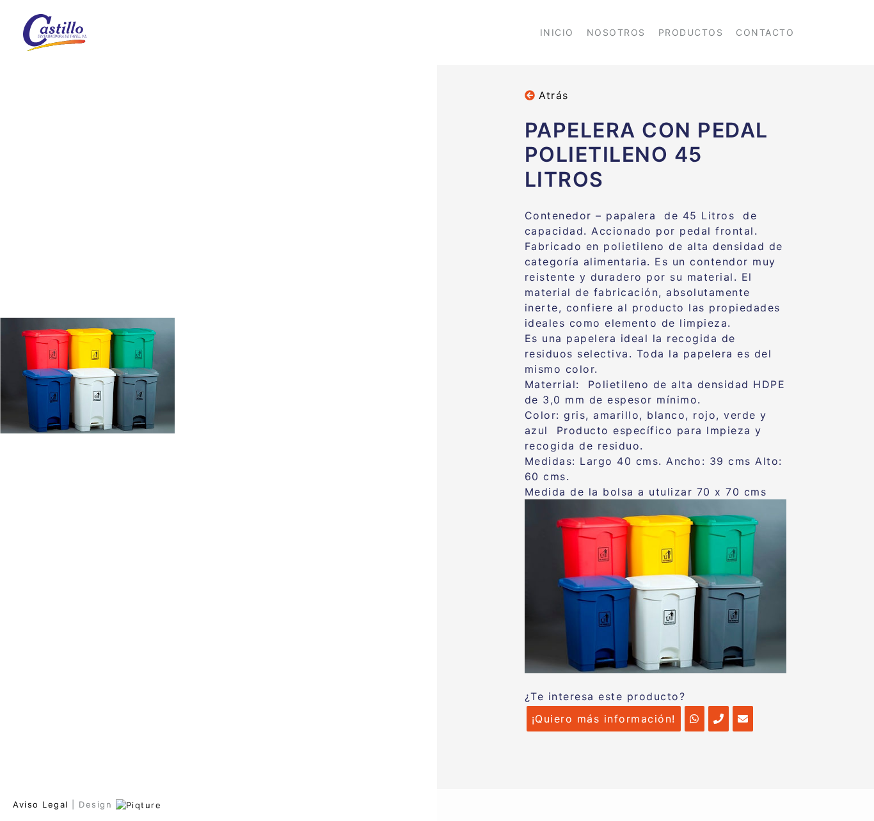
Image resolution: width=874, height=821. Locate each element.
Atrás (552, 95)
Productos (691, 32)
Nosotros (616, 32)
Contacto (765, 32)
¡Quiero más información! (604, 718)
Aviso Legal (40, 804)
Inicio (557, 32)
